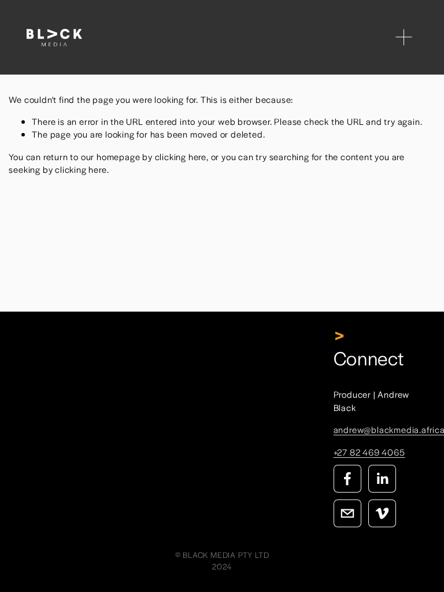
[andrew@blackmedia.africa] (347, 513)
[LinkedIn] (382, 479)
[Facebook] (347, 479)
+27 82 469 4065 (369, 452)
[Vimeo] (382, 513)
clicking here (180, 156)
